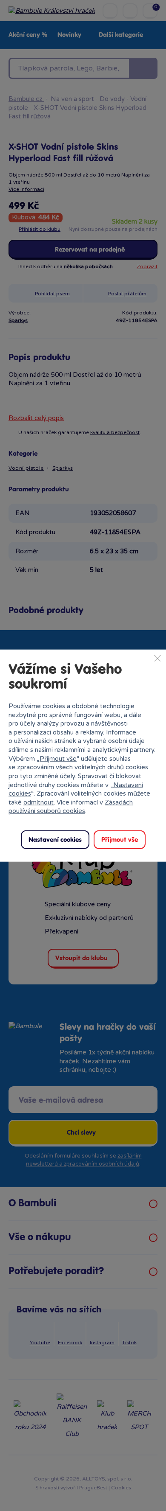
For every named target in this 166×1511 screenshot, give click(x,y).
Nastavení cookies (55, 840)
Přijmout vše (58, 758)
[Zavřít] (157, 657)
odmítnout (38, 802)
